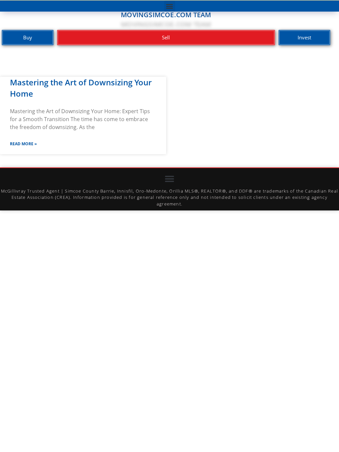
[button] (169, 6)
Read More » (23, 144)
